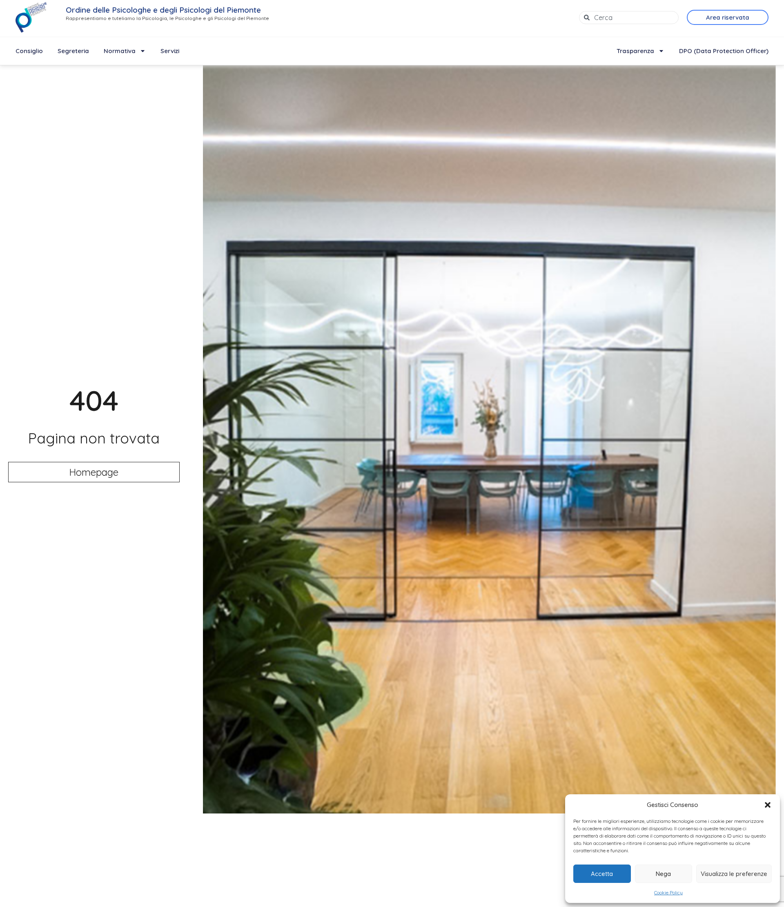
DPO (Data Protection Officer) (723, 51)
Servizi (169, 51)
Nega (663, 874)
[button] (768, 805)
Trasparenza (635, 51)
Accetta (602, 874)
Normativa (120, 51)
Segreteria (73, 51)
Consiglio (29, 51)
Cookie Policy (668, 892)
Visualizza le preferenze (734, 874)
